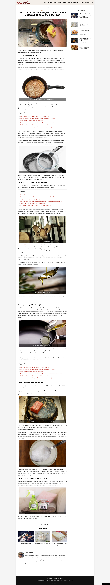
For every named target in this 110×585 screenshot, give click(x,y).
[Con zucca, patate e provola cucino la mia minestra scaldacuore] (74, 40)
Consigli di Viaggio (85, 3)
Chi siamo (49, 578)
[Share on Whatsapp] (45, 524)
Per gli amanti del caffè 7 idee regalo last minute (32, 120)
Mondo (70, 3)
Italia (60, 3)
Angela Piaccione (40, 17)
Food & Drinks (52, 3)
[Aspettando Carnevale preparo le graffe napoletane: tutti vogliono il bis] (74, 32)
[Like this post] (38, 524)
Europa (64, 3)
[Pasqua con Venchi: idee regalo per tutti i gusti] (42, 536)
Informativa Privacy (58, 578)
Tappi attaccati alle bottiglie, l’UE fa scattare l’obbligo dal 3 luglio (36, 127)
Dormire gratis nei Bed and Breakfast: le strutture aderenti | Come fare (37, 118)
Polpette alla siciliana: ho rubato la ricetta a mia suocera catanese (85, 47)
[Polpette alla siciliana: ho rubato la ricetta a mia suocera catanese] (74, 47)
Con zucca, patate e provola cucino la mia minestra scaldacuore (85, 39)
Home (45, 3)
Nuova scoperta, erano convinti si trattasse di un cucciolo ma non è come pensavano (41, 122)
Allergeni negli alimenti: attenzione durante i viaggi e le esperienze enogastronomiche (86, 15)
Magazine (75, 3)
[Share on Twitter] (41, 524)
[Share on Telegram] (47, 524)
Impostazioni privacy (105, 584)
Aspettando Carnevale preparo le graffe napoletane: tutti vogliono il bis (86, 31)
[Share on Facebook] (40, 524)
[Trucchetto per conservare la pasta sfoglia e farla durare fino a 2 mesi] (59, 536)
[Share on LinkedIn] (44, 524)
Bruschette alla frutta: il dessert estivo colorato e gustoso (34, 116)
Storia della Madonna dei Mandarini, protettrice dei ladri (34, 125)
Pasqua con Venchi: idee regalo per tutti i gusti (85, 23)
